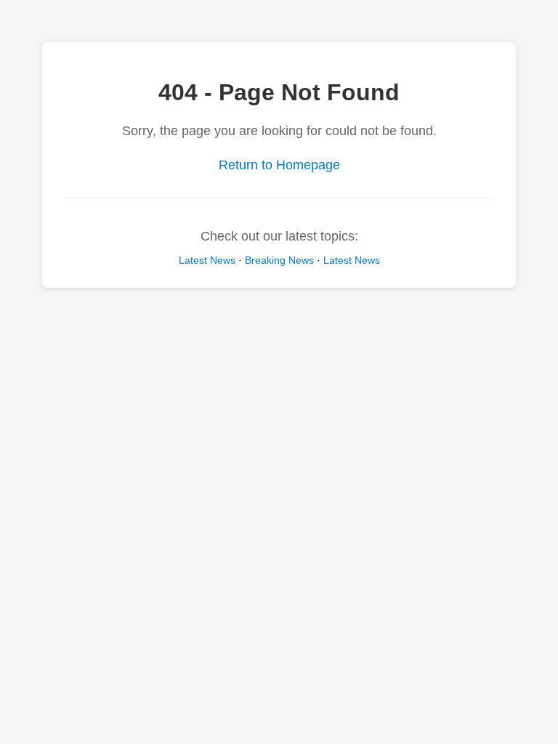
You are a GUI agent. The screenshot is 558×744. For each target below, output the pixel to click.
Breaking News (279, 260)
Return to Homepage (279, 165)
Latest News (207, 260)
